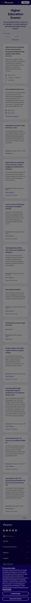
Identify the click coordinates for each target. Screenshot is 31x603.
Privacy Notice (6, 589)
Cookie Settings (15, 593)
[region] (15, 584)
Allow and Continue (15, 599)
